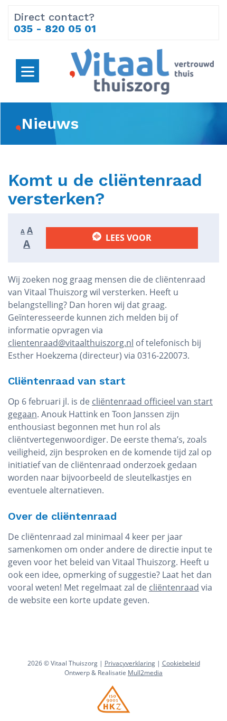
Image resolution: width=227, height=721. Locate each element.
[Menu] (27, 70)
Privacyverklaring (130, 663)
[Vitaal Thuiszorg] (141, 70)
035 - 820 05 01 (55, 28)
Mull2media (145, 672)
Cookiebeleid (181, 663)
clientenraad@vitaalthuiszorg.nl (71, 343)
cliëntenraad (174, 587)
